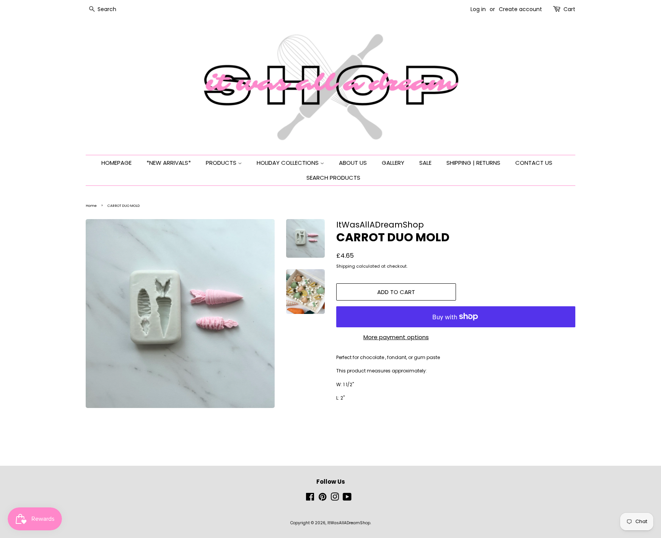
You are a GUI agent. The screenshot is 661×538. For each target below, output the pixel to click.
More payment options (396, 337)
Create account (520, 9)
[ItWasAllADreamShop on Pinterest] (322, 499)
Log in (478, 9)
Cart (569, 9)
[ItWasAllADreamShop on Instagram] (334, 499)
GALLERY (393, 163)
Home (91, 205)
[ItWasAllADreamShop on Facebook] (310, 499)
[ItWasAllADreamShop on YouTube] (347, 499)
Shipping (345, 266)
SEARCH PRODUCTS (333, 178)
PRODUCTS (222, 163)
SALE (425, 163)
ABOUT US (353, 163)
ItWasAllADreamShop (348, 523)
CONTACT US (533, 163)
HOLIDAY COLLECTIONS (288, 163)
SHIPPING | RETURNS (473, 163)
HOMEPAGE (116, 163)
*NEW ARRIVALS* (169, 163)
